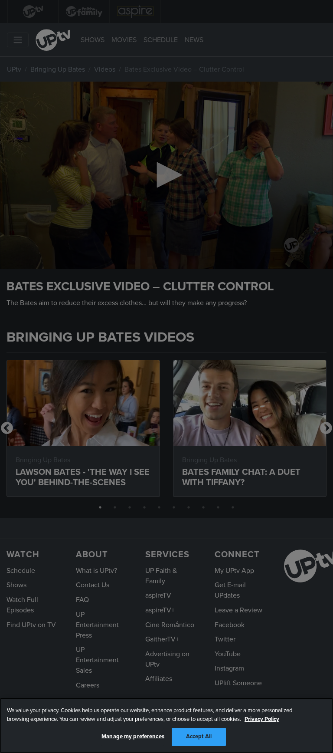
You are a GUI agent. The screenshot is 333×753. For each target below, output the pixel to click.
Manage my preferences (132, 736)
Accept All (199, 736)
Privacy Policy (262, 719)
